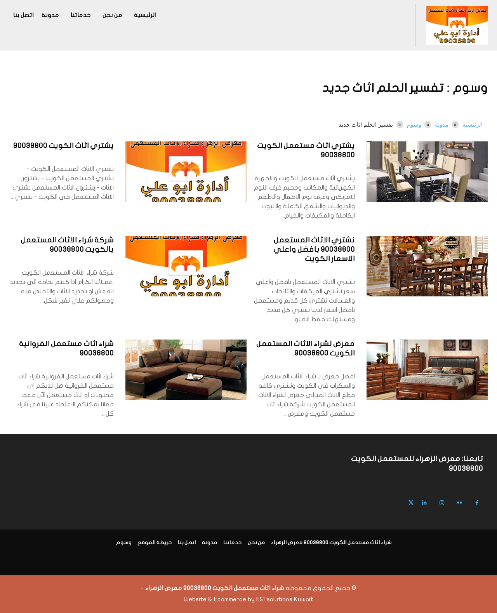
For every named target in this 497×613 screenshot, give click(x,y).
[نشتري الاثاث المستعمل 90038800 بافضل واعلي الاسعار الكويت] (427, 266)
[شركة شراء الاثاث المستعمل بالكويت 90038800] (186, 266)
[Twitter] (411, 503)
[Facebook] (477, 503)
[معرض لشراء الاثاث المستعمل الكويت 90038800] (427, 370)
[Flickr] (459, 503)
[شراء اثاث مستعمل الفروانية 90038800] (186, 370)
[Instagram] (442, 503)
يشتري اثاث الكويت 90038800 (63, 146)
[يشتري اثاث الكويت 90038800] (186, 171)
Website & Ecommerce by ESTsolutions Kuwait (248, 599)
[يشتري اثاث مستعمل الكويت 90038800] (427, 171)
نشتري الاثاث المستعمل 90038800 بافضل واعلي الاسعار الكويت (314, 250)
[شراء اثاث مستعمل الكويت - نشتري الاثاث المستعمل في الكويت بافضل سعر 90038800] (457, 25)
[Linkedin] (424, 503)
